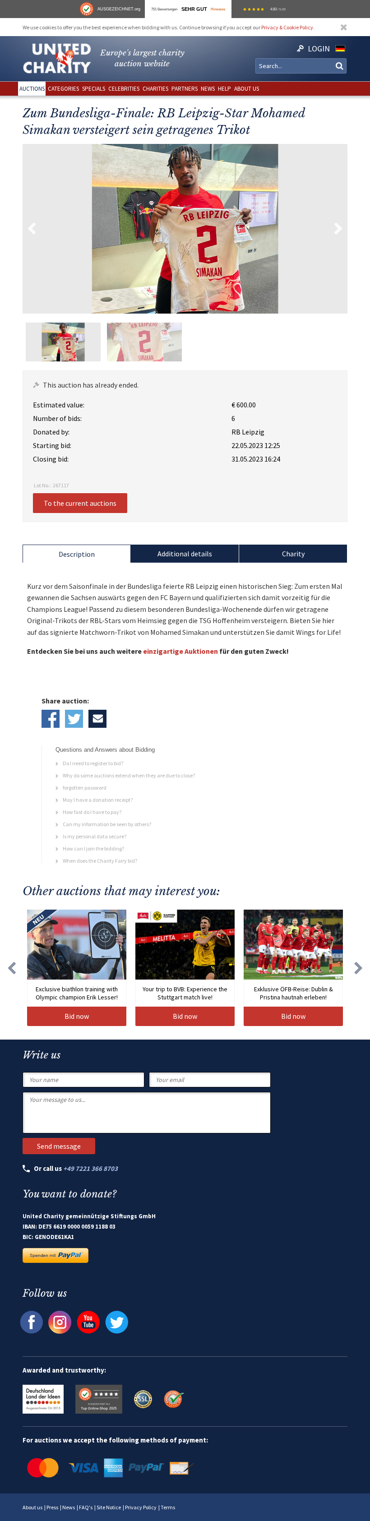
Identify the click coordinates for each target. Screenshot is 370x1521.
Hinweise (218, 9)
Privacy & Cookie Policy (287, 27)
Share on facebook (51, 719)
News (68, 1507)
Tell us (97, 719)
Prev (31, 228)
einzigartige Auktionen (180, 651)
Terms (168, 1507)
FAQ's (85, 1507)
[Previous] (11, 967)
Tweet (74, 719)
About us (32, 1507)
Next (338, 228)
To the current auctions (80, 503)
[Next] (358, 967)
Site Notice (109, 1507)
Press (52, 1507)
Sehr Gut (194, 9)
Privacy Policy (141, 1507)
